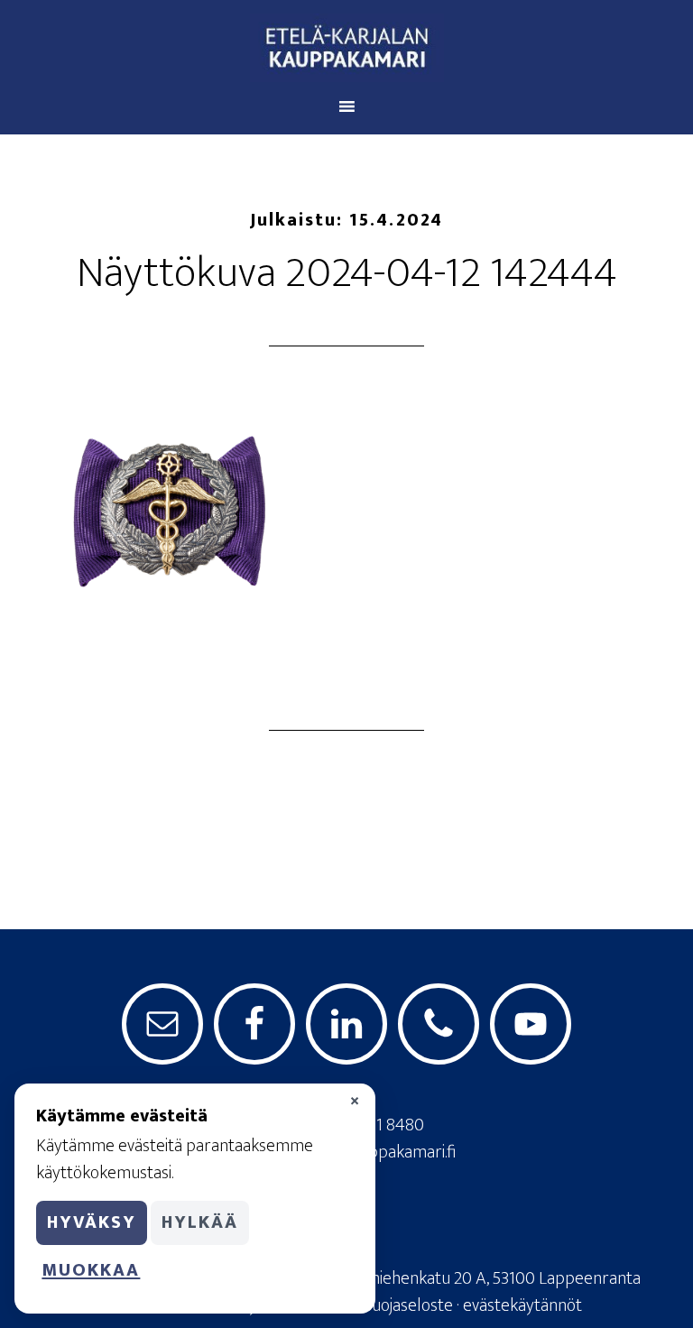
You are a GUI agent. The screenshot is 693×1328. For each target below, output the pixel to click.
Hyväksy (91, 1222)
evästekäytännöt (522, 1305)
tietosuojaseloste (392, 1305)
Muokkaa (91, 1270)
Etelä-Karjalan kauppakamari (346, 48)
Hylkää (200, 1222)
